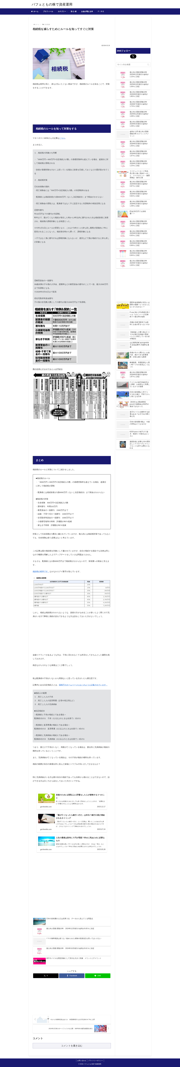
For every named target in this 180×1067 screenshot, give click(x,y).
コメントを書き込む (71, 1045)
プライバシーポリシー (95, 1060)
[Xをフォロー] (133, 56)
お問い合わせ (81, 1060)
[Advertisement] (72, 37)
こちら (62, 138)
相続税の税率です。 (41, 571)
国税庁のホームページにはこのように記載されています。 (83, 685)
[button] (148, 64)
